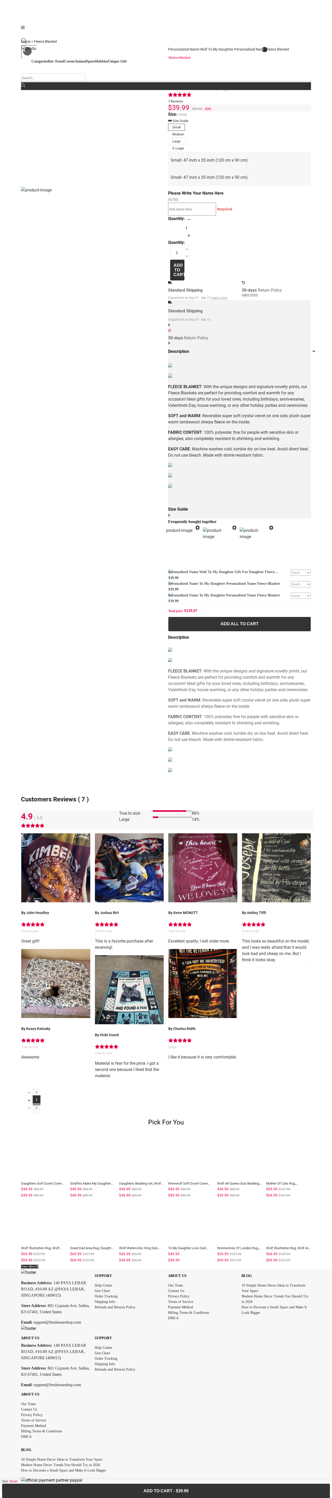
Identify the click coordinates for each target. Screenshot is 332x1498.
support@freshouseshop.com (57, 1322)
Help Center (103, 1285)
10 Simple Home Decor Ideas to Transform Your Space (61, 1459)
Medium (178, 134)
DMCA (173, 1318)
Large (176, 141)
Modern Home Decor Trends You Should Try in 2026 (60, 1465)
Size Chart (102, 1291)
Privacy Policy (179, 1296)
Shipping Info (105, 1302)
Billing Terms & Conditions (188, 1313)
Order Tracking (106, 1296)
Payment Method (180, 1307)
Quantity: (176, 218)
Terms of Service (180, 1302)
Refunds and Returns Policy (115, 1307)
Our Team (175, 1285)
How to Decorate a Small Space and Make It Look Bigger (63, 1470)
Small (176, 127)
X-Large (178, 148)
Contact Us (176, 1291)
